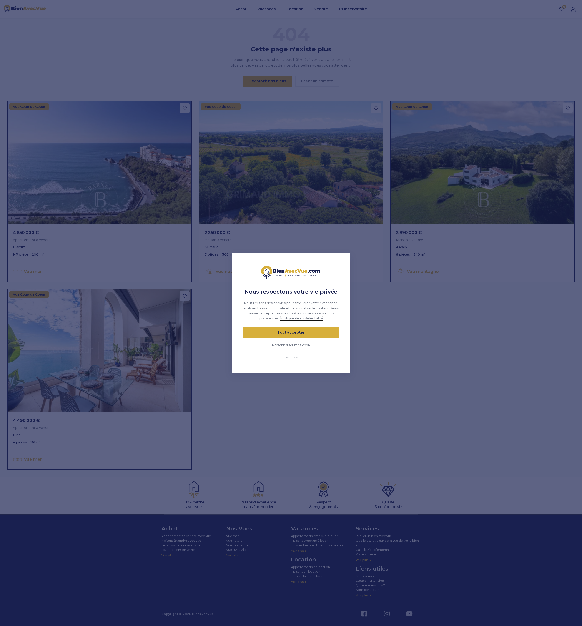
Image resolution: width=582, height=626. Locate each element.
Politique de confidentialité (301, 318)
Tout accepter (291, 332)
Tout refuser (291, 357)
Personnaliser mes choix (291, 345)
